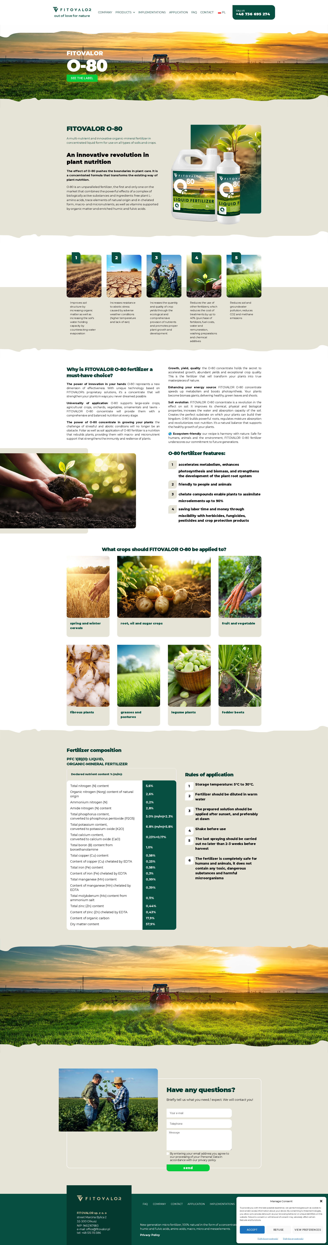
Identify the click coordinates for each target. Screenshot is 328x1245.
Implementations (152, 12)
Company (105, 12)
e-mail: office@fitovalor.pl (93, 1229)
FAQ (194, 12)
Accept (252, 1229)
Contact (207, 12)
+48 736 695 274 (253, 14)
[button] (321, 1201)
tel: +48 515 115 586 (89, 1232)
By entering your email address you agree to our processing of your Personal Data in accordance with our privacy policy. (199, 1157)
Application (178, 12)
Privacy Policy (150, 1235)
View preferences (308, 1229)
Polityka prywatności (268, 1238)
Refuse (279, 1229)
